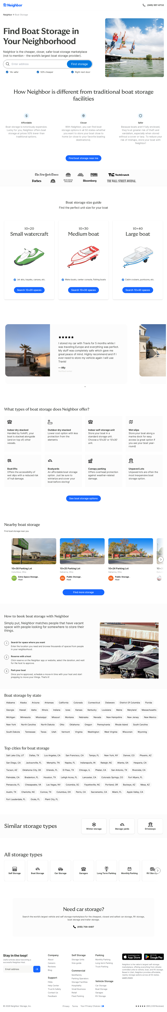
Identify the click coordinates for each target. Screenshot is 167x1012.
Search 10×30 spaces (83, 290)
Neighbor (7, 14)
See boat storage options (83, 498)
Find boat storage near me (83, 158)
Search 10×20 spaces (29, 290)
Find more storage (83, 592)
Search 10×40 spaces (138, 290)
